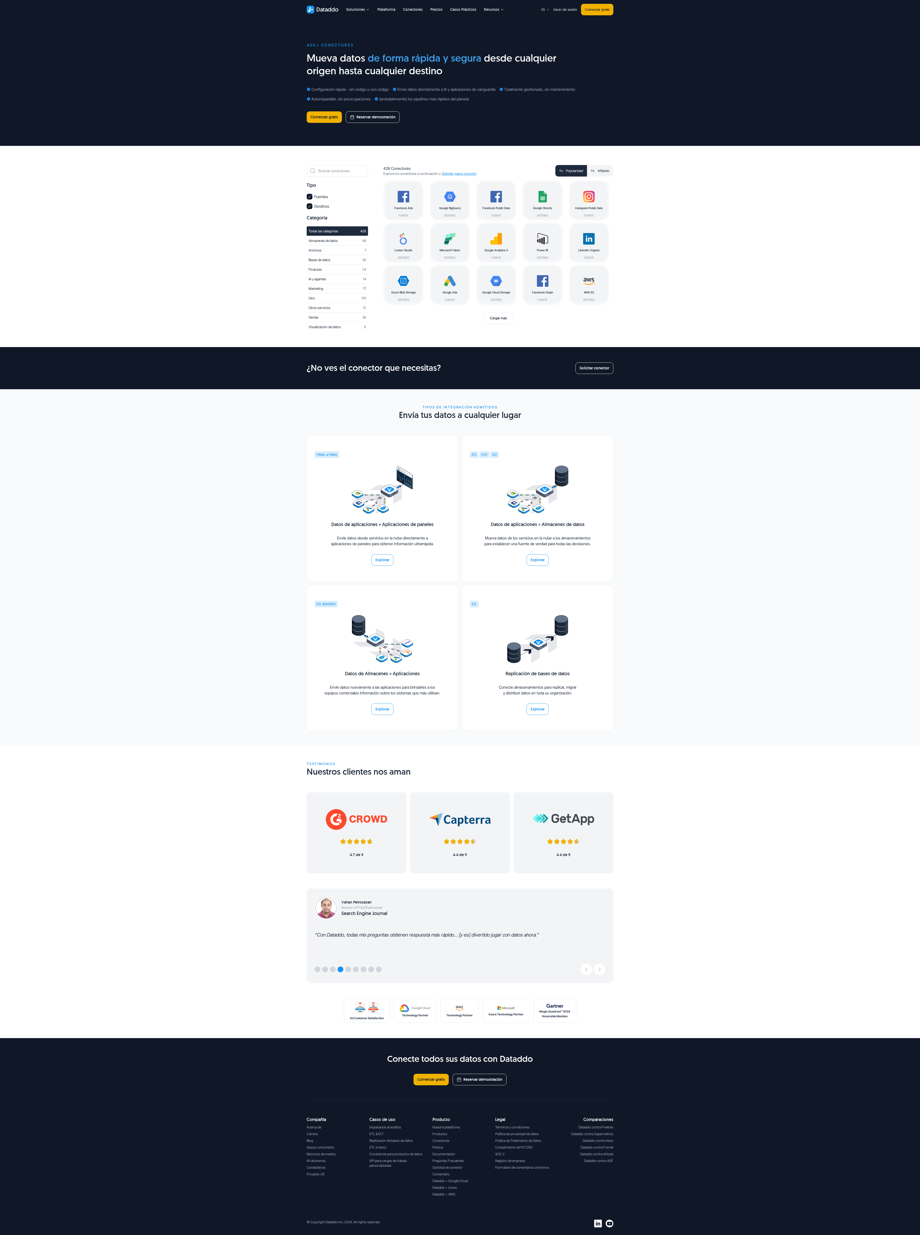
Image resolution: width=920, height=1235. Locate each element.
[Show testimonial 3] (333, 969)
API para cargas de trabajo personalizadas (388, 1163)
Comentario (441, 1174)
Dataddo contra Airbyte (596, 1154)
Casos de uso (382, 1119)
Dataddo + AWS (443, 1194)
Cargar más (498, 318)
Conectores (413, 9)
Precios (436, 9)
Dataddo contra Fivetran (596, 1127)
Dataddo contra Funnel (597, 1147)
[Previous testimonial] (586, 969)
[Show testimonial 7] (363, 969)
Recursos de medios (321, 1154)
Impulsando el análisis (385, 1127)
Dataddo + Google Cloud (450, 1181)
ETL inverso (377, 1147)
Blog (310, 1140)
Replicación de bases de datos (391, 1140)
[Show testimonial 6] (356, 969)
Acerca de (314, 1127)
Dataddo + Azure (444, 1187)
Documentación (443, 1154)
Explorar (382, 559)
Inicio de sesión (565, 9)
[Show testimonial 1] (317, 969)
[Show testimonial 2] (325, 969)
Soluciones (355, 9)
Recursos (491, 9)
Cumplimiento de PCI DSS (513, 1147)
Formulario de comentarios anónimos (522, 1167)
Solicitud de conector (447, 1167)
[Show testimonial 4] (340, 969)
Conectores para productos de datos (395, 1154)
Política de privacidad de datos (517, 1134)
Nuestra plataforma (446, 1127)
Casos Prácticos (463, 9)
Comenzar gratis (597, 9)
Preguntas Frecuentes (448, 1161)
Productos (439, 1134)
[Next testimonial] (599, 969)
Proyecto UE (316, 1174)
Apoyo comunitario (320, 1147)
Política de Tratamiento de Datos (518, 1140)
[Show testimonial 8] (371, 969)
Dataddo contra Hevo (598, 1140)
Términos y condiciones (512, 1127)
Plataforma (386, 9)
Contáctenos (316, 1167)
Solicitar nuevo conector (459, 174)
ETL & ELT (376, 1134)
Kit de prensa (316, 1161)
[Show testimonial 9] (379, 969)
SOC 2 (500, 1154)
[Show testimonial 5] (348, 969)
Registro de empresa (510, 1161)
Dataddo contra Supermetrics (592, 1134)
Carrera (312, 1134)
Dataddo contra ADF (598, 1161)
